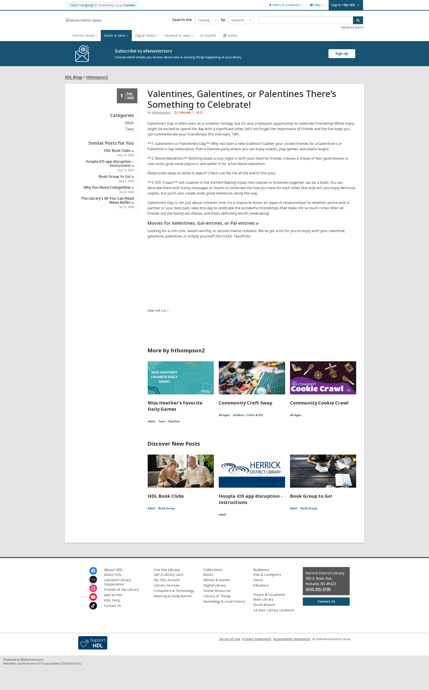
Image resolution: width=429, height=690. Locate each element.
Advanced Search (352, 27)
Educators (261, 585)
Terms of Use (229, 639)
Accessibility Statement (291, 639)
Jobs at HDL (113, 595)
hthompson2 (161, 112)
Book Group (166, 508)
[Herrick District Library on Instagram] (93, 588)
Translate (129, 5)
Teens (258, 580)
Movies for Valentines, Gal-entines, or (201, 223)
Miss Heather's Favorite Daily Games (175, 406)
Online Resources (217, 590)
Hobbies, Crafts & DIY (248, 415)
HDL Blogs (73, 77)
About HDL (113, 574)
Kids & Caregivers (267, 574)
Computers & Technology (174, 590)
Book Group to (115, 176)
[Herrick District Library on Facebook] (93, 571)
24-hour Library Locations (273, 610)
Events (233, 35)
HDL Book (117, 150)
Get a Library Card (168, 574)
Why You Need (107, 187)
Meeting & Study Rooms (173, 596)
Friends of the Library (121, 589)
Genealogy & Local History (224, 601)
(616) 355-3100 (317, 589)
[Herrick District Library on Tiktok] (93, 606)
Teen (129, 129)
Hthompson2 (97, 77)
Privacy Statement (256, 639)
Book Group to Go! (311, 496)
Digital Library (214, 585)
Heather (174, 421)
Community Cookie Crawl (319, 403)
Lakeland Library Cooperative (117, 582)
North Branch (264, 604)
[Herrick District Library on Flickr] (93, 579)
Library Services (166, 585)
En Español (208, 35)
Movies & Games (216, 580)
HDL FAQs (112, 600)
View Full (156, 310)
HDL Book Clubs (166, 496)
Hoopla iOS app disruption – (110, 163)
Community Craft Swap (245, 403)
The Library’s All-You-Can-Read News (107, 200)
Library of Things (217, 596)
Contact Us (112, 605)
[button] (285, 5)
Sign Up (341, 53)
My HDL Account (167, 580)
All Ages (224, 415)
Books (208, 574)
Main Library (263, 599)
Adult (129, 122)
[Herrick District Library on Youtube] (93, 597)
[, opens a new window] (92, 648)
